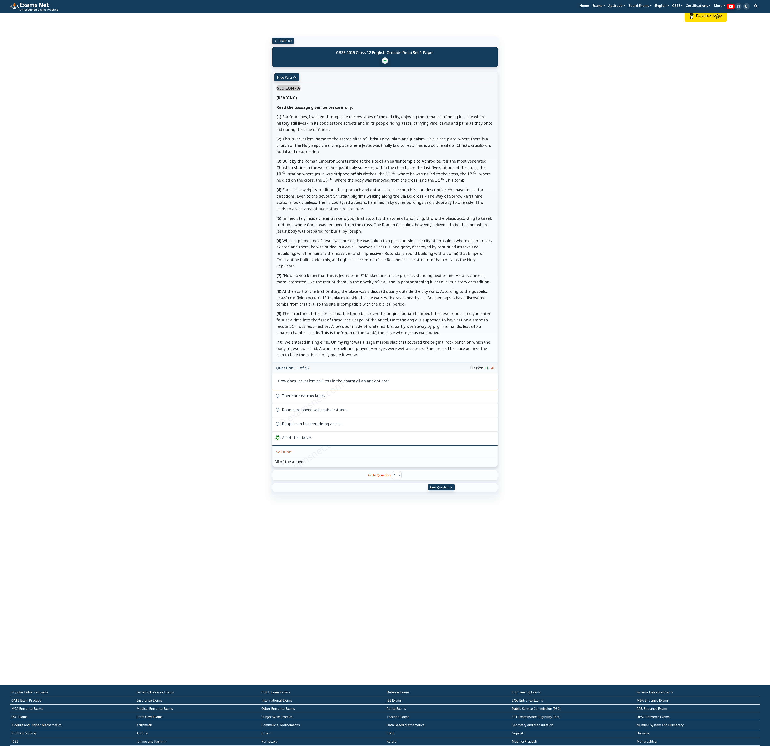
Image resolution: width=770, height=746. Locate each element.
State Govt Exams (149, 717)
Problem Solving (23, 733)
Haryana (643, 733)
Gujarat (517, 733)
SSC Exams (19, 717)
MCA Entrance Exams (27, 708)
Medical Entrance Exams (155, 708)
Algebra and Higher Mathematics (36, 725)
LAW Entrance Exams (527, 700)
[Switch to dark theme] (746, 6)
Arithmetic (144, 725)
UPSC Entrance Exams (653, 717)
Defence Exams (398, 692)
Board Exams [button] (638, 5)
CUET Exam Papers (275, 692)
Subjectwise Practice (277, 717)
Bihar (265, 733)
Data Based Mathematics (405, 725)
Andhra (142, 733)
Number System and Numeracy (660, 725)
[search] (755, 6)
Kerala (391, 741)
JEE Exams (394, 700)
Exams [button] (597, 5)
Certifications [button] (697, 5)
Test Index (284, 41)
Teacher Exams (398, 717)
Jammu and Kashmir (152, 741)
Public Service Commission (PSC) (536, 708)
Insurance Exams (149, 700)
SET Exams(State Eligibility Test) (536, 717)
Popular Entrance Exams (29, 692)
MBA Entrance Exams (653, 700)
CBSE (390, 733)
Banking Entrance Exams (155, 692)
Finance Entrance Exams (655, 692)
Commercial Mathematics (280, 725)
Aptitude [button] (615, 5)
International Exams (276, 700)
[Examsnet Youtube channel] (731, 6)
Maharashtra (647, 741)
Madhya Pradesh (524, 741)
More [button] (718, 5)
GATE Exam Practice (26, 700)
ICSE (14, 741)
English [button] (660, 5)
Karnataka (269, 741)
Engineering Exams (526, 692)
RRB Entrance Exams (652, 708)
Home (584, 5)
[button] (738, 6)
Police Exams (396, 708)
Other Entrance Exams (278, 708)
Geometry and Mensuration (532, 725)
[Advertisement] (64, 73)
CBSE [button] (676, 5)
